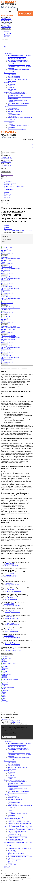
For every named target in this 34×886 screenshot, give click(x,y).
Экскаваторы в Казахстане (16, 58)
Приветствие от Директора (16, 853)
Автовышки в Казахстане (15, 839)
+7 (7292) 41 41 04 (9, 616)
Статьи (10, 863)
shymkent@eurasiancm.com (12, 644)
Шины (10, 122)
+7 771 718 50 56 (8, 610)
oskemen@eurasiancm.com (12, 612)
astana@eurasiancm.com (11, 565)
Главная (6, 225)
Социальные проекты (14, 860)
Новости (10, 861)
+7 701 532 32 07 (9, 636)
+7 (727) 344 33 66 (9, 573)
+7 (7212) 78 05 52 (9, 589)
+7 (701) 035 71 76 (9, 648)
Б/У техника (11, 84)
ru (4, 44)
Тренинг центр (12, 116)
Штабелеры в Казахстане (15, 833)
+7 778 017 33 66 (9, 583)
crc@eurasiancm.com (11, 599)
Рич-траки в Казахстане (15, 841)
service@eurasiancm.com (12, 584)
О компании (8, 33)
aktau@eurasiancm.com (11, 618)
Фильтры (10, 124)
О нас (9, 847)
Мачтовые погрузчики (14, 834)
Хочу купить (11, 87)
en (4, 46)
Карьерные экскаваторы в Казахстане (19, 825)
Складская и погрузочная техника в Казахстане (18, 230)
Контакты (7, 36)
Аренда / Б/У (8, 82)
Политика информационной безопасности (20, 856)
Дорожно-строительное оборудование (19, 65)
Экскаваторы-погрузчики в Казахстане (19, 823)
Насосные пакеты (13, 98)
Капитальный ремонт (14, 114)
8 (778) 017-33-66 (6, 23)
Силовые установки (10, 73)
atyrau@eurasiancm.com (11, 631)
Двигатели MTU (13, 74)
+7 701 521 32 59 (9, 604)
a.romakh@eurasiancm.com (12, 605)
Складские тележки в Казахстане (17, 837)
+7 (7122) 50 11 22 (9, 629)
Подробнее (4, 255)
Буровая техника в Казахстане (17, 57)
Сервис (6, 106)
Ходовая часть (12, 127)
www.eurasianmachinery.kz (8, 576)
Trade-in (10, 90)
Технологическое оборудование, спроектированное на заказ (17, 94)
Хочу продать (12, 89)
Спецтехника (8, 53)
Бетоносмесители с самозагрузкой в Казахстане (18, 842)
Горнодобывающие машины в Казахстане (20, 55)
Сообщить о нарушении (9, 737)
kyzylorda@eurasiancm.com (12, 650)
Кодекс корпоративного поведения (18, 855)
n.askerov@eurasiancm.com (12, 637)
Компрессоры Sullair (14, 76)
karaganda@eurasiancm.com (13, 591)
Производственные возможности (17, 105)
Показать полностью (6, 653)
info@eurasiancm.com (6, 20)
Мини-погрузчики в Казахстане (17, 831)
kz (4, 47)
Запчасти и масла (9, 121)
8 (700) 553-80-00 (6, 27)
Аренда (10, 85)
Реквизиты (11, 858)
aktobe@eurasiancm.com (12, 624)
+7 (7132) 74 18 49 (9, 623)
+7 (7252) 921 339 (9, 642)
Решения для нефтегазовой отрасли (14, 92)
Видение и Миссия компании (16, 852)
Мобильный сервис (13, 109)
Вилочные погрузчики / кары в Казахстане (20, 828)
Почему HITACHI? (13, 850)
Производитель (6, 239)
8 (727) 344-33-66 (6, 19)
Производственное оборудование (18, 60)
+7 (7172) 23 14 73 (9, 564)
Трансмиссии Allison (14, 77)
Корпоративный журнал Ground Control (19, 848)
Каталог (6, 32)
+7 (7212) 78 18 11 (9, 597)
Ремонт (10, 113)
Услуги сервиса (12, 108)
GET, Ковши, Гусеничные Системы (18, 125)
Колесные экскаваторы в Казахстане (18, 821)
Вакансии (7, 35)
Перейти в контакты (7, 175)
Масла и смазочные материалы (17, 129)
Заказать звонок (5, 28)
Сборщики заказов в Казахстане (17, 836)
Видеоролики (12, 864)
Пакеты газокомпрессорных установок (19, 97)
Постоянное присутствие (15, 111)
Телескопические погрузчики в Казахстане (20, 829)
